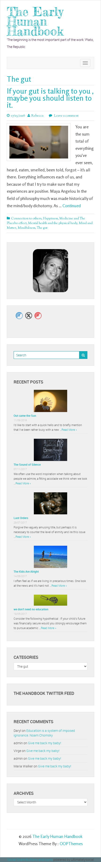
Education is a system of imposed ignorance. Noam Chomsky (44, 732)
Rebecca (37, 116)
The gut (42, 228)
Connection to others (26, 218)
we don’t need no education (31, 609)
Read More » (69, 429)
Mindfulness (26, 228)
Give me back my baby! (44, 743)
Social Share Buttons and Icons (30, 859)
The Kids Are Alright (26, 571)
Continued (71, 205)
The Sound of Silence (27, 464)
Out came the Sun (25, 415)
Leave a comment (65, 116)
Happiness (50, 218)
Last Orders (21, 518)
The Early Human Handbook (35, 21)
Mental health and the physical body (52, 223)
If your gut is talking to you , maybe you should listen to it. (50, 98)
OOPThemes (71, 843)
